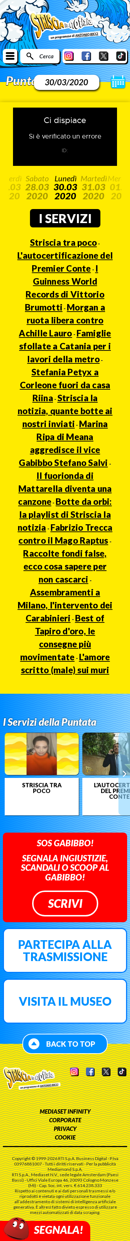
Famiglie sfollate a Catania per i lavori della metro (65, 346)
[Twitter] (103, 56)
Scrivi (65, 903)
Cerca (46, 56)
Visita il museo (65, 1001)
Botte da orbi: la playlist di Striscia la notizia (65, 514)
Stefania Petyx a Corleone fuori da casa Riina (65, 385)
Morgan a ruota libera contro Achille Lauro (62, 320)
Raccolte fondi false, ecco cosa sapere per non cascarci (65, 566)
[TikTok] (121, 56)
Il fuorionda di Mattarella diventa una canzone (65, 488)
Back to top (70, 1044)
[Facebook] (86, 56)
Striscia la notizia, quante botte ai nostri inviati (65, 411)
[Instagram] (69, 56)
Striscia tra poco (63, 242)
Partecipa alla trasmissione (65, 950)
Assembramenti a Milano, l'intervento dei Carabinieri (65, 605)
